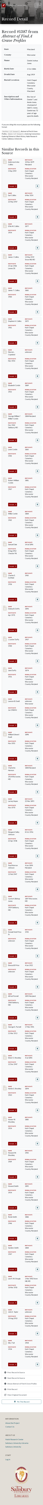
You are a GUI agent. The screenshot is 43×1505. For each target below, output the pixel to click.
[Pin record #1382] (37, 792)
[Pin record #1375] (37, 566)
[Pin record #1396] (37, 1208)
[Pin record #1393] (37, 1110)
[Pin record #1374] (37, 535)
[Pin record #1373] (37, 504)
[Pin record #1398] (37, 1269)
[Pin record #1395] (37, 1177)
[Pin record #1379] (37, 692)
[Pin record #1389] (37, 987)
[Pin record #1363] (37, 186)
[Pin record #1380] (37, 725)
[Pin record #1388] (37, 956)
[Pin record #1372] (37, 471)
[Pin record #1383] (37, 823)
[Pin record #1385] (37, 889)
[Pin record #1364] (37, 217)
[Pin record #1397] (37, 1238)
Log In (7, 1459)
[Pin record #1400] (37, 1333)
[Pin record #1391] (37, 1048)
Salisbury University (13, 1447)
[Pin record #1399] (37, 1303)
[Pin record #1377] (37, 630)
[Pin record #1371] (37, 440)
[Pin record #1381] (37, 758)
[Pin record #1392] (37, 1079)
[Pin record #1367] (37, 312)
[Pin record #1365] (37, 248)
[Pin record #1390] (37, 1018)
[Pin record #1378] (37, 661)
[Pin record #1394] (37, 1143)
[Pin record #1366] (37, 281)
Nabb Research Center (14, 1439)
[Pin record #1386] (37, 922)
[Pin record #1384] (37, 856)
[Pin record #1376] (37, 599)
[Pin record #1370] (37, 407)
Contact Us (9, 1427)
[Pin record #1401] (37, 1364)
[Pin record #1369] (37, 376)
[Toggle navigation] (38, 5)
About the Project (12, 1423)
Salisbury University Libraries (16, 1443)
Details (12, 186)
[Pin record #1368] (37, 343)
